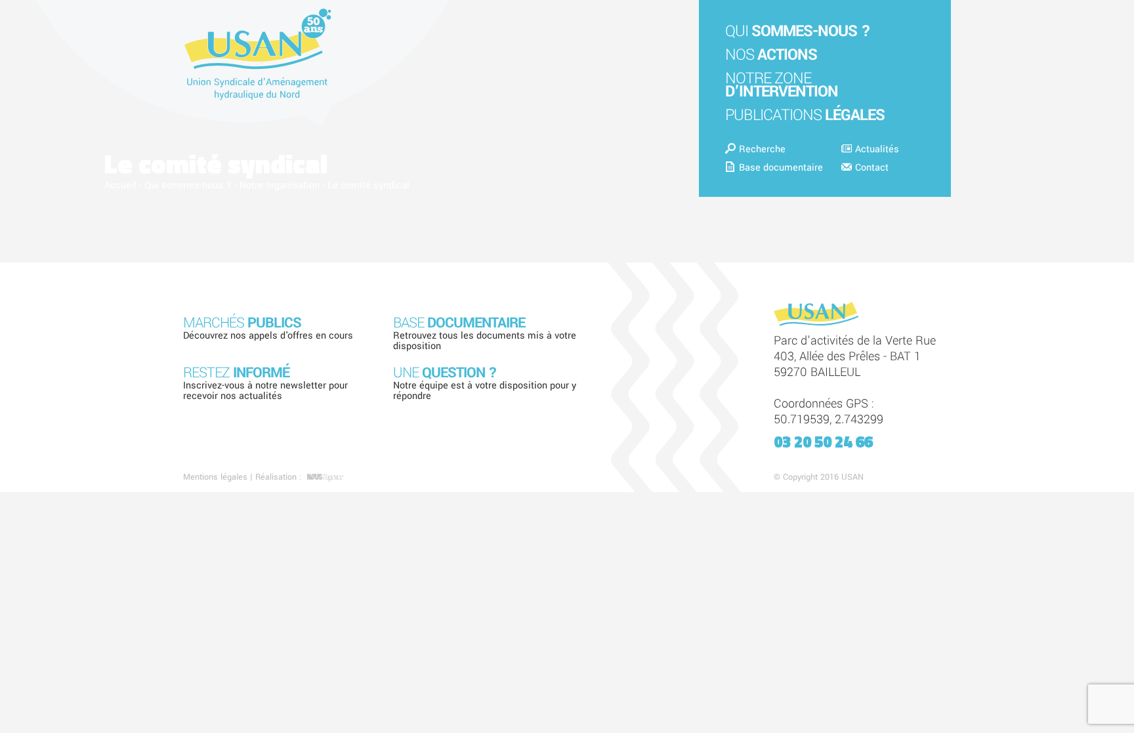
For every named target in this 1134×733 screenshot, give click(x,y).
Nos (771, 55)
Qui (797, 31)
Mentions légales (215, 477)
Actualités (877, 149)
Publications (805, 115)
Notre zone (781, 85)
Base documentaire (781, 168)
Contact (872, 168)
